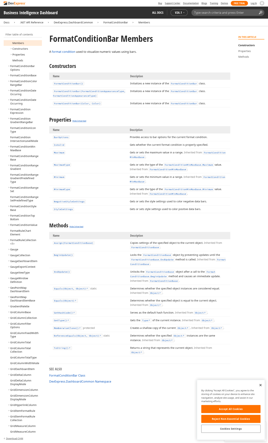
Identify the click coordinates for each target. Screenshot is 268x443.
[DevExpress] (15, 3)
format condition (63, 52)
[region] (231, 410)
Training (214, 3)
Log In (254, 3)
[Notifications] (262, 3)
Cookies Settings (231, 428)
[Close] (261, 385)
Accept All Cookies (231, 409)
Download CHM (14, 438)
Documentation (191, 3)
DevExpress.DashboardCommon (73, 22)
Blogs (204, 3)
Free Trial (239, 3)
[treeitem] (18, 43)
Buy (160, 3)
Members (144, 22)
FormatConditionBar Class (67, 375)
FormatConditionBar (115, 22)
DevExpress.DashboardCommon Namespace (80, 381)
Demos (224, 3)
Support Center (172, 3)
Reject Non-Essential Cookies (231, 419)
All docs (157, 12)
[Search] (260, 12)
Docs (6, 22)
